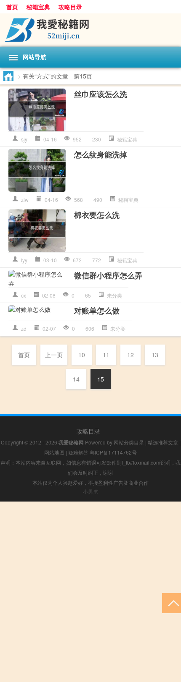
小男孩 (90, 491)
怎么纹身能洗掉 (100, 154)
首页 (12, 7)
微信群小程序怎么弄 (108, 275)
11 (106, 354)
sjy (24, 139)
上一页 (54, 354)
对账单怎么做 (97, 310)
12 (130, 354)
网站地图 (54, 452)
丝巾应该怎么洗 (100, 94)
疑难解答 (78, 452)
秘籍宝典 (38, 7)
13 (155, 354)
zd (24, 328)
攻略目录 (70, 7)
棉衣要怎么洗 (97, 214)
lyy (24, 260)
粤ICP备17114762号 (113, 452)
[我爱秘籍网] (90, 30)
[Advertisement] (90, 592)
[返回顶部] (171, 602)
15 (100, 379)
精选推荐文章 (163, 442)
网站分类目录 (129, 442)
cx (23, 295)
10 (81, 354)
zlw (25, 199)
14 (76, 379)
